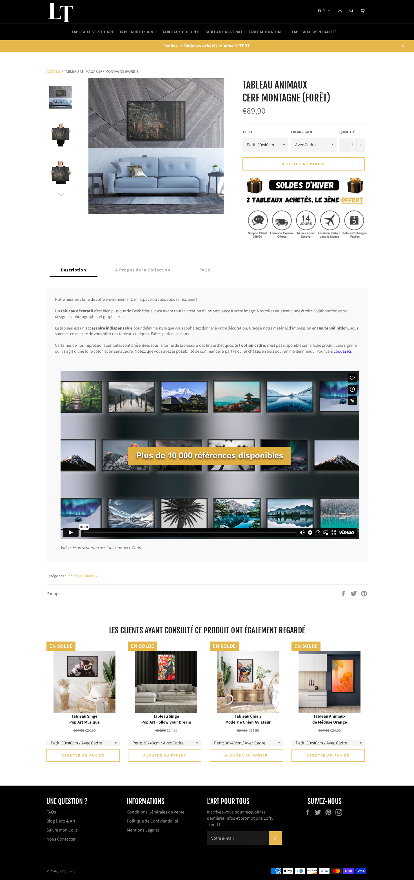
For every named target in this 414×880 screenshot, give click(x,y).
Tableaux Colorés (181, 31)
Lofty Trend (67, 871)
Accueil (53, 71)
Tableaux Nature (266, 31)
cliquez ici (342, 350)
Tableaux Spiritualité (314, 31)
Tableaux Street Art (93, 31)
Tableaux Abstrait (224, 31)
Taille (247, 132)
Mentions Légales (143, 830)
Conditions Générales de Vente (155, 812)
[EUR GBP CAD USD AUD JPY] (323, 11)
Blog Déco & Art (60, 821)
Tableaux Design (136, 31)
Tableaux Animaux (82, 575)
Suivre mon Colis (62, 830)
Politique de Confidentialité (152, 821)
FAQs (51, 812)
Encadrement (302, 132)
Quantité (347, 132)
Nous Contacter (60, 839)
